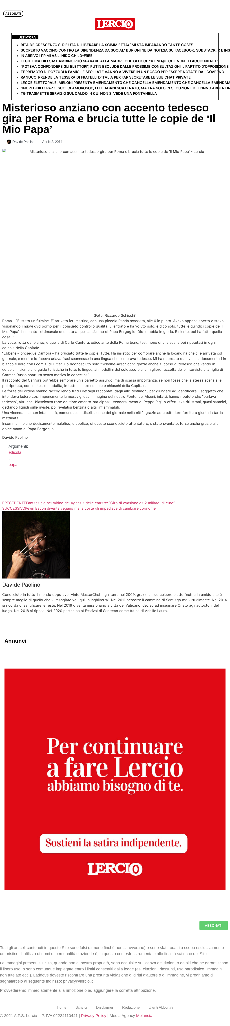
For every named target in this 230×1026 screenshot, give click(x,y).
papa (13, 464)
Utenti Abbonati (161, 1007)
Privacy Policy (93, 1015)
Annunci (15, 641)
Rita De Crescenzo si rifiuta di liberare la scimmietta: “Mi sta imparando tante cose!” (107, 45)
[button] (224, 24)
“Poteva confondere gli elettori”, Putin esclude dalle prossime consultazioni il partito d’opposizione (125, 66)
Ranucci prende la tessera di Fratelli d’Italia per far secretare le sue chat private (106, 77)
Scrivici (81, 1007)
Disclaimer (104, 1007)
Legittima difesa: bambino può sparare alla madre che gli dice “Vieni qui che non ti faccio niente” (120, 61)
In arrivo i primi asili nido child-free (57, 55)
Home (61, 1007)
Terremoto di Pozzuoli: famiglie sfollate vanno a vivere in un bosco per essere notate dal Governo (122, 72)
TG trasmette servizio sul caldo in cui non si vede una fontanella (89, 93)
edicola (15, 452)
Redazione (131, 1007)
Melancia (144, 1015)
